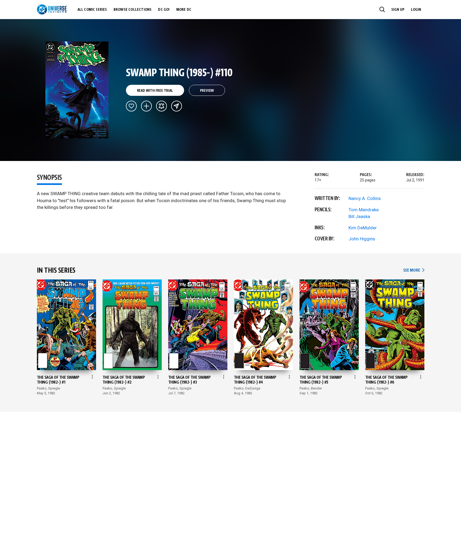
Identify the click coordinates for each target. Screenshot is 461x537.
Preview (207, 90)
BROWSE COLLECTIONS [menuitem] (133, 9)
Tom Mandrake (364, 209)
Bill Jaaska (359, 216)
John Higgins (362, 238)
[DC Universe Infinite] (52, 9)
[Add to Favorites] (131, 106)
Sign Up (397, 9)
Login (416, 9)
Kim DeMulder (363, 227)
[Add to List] (146, 106)
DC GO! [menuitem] (164, 9)
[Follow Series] (161, 106)
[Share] (176, 106)
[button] (382, 9)
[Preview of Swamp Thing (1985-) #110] (77, 89)
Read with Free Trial (155, 90)
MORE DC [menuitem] (183, 9)
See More (413, 270)
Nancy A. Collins (365, 198)
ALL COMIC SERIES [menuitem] (92, 9)
